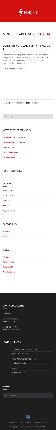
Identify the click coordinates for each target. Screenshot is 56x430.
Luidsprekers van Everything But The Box (27, 47)
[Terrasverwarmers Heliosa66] (6, 361)
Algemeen (7, 231)
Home (10, 422)
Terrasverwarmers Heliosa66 (15, 142)
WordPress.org (9, 272)
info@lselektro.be (12, 329)
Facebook (28, 417)
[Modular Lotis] (6, 370)
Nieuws (28, 422)
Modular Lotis (8, 147)
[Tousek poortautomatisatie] (6, 351)
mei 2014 (6, 205)
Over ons (36, 422)
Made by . (40, 426)
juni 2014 (6, 200)
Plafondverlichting (10, 152)
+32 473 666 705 (11, 327)
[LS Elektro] (28, 12)
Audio (36, 103)
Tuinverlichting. (9, 157)
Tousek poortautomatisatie (14, 137)
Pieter (27, 103)
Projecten (19, 422)
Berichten (8, 262)
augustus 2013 (9, 210)
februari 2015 (8, 195)
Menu (51, 4)
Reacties (8, 267)
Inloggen (6, 257)
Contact (45, 422)
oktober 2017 (8, 190)
